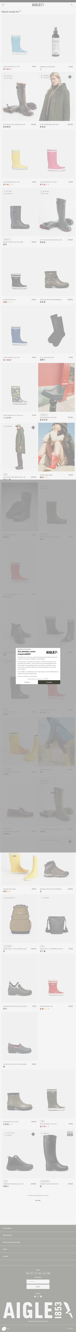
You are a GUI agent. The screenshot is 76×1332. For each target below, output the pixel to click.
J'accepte (49, 682)
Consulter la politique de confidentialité (27, 676)
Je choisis (27, 682)
